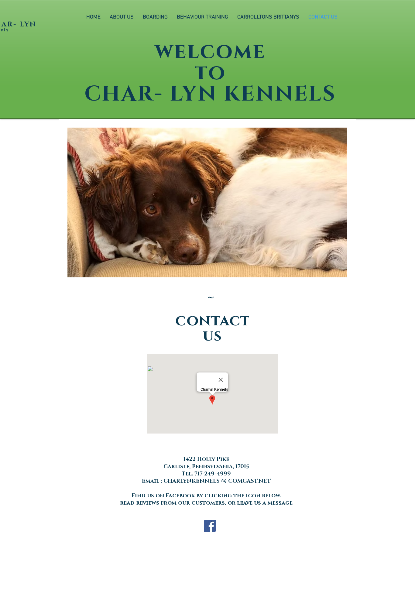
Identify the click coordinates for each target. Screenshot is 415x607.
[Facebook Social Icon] (210, 526)
